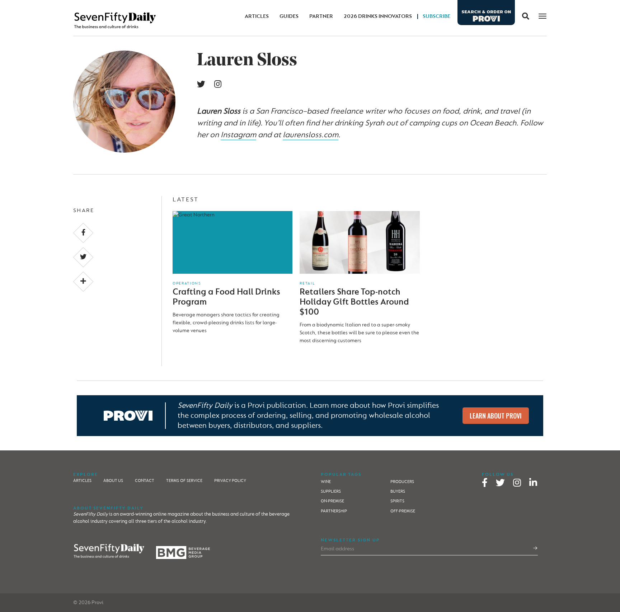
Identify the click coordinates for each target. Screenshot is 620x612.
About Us (113, 480)
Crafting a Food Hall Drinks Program (226, 296)
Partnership (334, 511)
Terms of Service (184, 480)
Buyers (397, 491)
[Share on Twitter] (83, 257)
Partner (321, 16)
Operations (187, 283)
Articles (257, 16)
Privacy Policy (230, 480)
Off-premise (402, 511)
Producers (402, 481)
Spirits (397, 501)
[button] (523, 16)
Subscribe (436, 16)
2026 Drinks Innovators (378, 16)
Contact (144, 480)
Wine (326, 481)
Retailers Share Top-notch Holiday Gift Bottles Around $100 (354, 301)
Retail (307, 283)
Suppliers (331, 491)
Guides (289, 16)
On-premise (332, 501)
